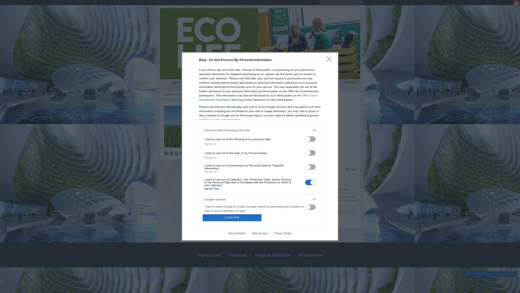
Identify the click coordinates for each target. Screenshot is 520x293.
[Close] (330, 60)
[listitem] (260, 130)
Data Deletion (237, 233)
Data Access (260, 233)
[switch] (310, 139)
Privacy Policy (283, 233)
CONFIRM (231, 217)
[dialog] (260, 146)
